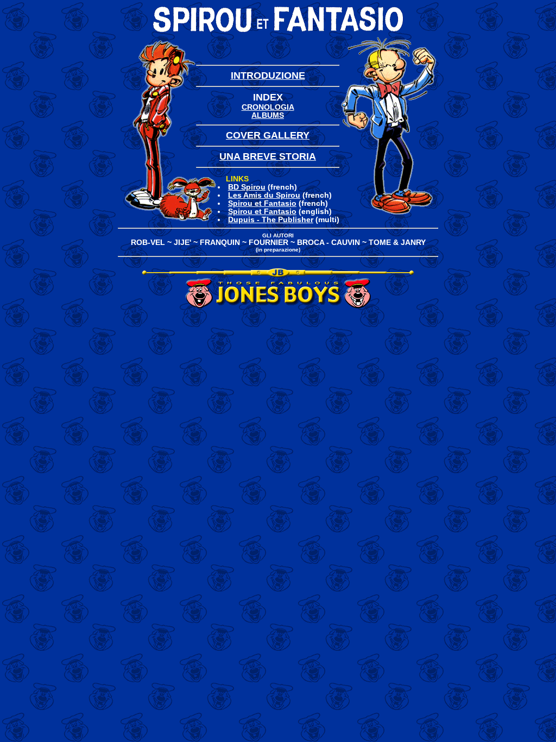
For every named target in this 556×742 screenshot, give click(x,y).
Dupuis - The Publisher (270, 220)
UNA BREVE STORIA (267, 156)
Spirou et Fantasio (262, 203)
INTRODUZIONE (268, 75)
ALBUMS (267, 115)
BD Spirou (247, 187)
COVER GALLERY (267, 135)
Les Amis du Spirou (264, 195)
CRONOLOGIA (268, 107)
